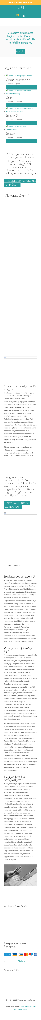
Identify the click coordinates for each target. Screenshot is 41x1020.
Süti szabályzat (10, 933)
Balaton (10, 133)
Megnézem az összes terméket (20, 183)
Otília (9, 97)
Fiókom (7, 978)
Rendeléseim (9, 990)
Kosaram (7, 984)
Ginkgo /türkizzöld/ (18, 79)
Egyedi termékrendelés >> (20, 2)
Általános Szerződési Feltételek (17, 914)
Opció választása (21, 87)
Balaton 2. (12, 115)
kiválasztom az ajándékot (17, 505)
